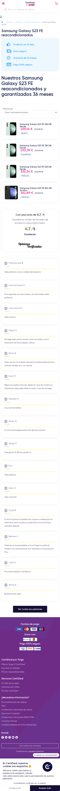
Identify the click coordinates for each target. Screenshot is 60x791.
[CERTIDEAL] (30, 4)
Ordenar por (8, 109)
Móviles (10, 22)
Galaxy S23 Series (32, 22)
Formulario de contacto (30, 745)
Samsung (19, 22)
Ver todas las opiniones (30, 609)
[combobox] (30, 9)
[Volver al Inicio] (2, 22)
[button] (30, 17)
